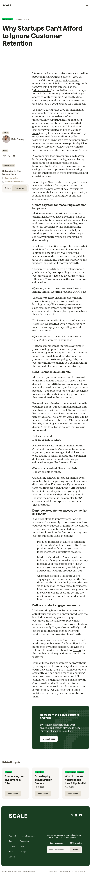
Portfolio (12, 846)
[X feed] (72, 815)
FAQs (11, 852)
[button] (86, 5)
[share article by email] (4, 156)
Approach (12, 836)
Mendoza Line (42, 90)
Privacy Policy (53, 871)
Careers (12, 857)
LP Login (23, 852)
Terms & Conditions (66, 871)
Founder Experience (27, 836)
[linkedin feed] (76, 815)
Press (22, 846)
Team (11, 841)
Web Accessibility (80, 871)
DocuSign (72, 643)
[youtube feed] (80, 815)
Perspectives (24, 841)
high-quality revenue (67, 79)
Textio (77, 650)
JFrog (71, 646)
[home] (6, 5)
